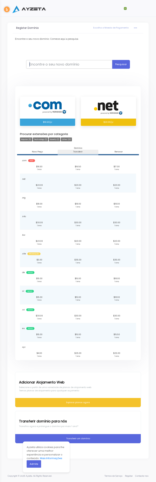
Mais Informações (51, 458)
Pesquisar (121, 64)
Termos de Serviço (113, 476)
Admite (34, 464)
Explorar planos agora (78, 402)
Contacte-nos (141, 476)
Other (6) (66, 139)
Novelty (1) (54, 139)
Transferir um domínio (78, 438)
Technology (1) (40, 139)
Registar (129, 476)
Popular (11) (26, 139)
